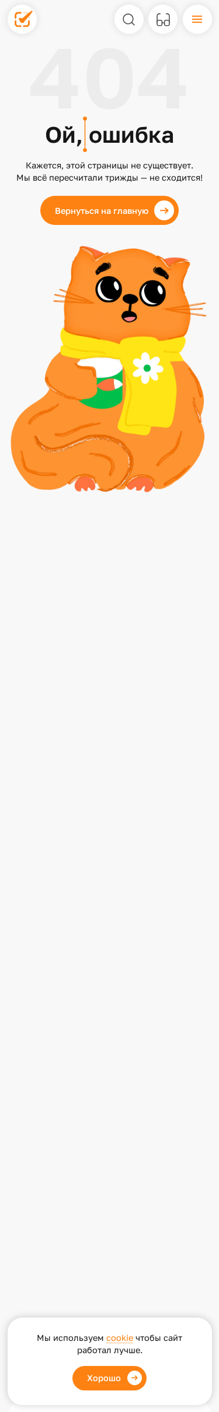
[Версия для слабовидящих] (163, 19)
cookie (119, 1338)
